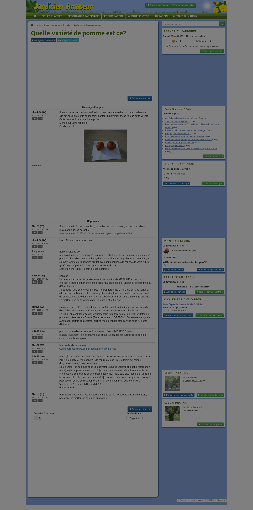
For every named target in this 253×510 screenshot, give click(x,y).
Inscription (101, 55)
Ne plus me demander (164, 95)
